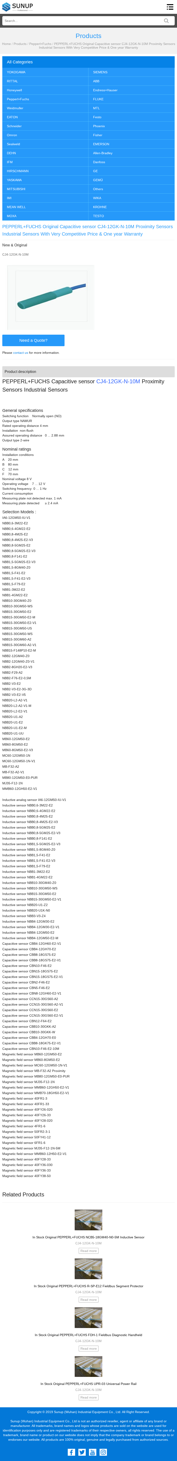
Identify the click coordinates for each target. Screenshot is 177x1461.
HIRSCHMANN (18, 171)
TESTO (98, 216)
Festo (97, 117)
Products (20, 44)
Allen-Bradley (102, 153)
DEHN (11, 153)
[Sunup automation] (17, 7)
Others (98, 189)
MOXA (11, 216)
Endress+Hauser (105, 90)
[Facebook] (71, 1452)
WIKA (97, 198)
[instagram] (103, 1452)
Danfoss (99, 162)
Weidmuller (15, 108)
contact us (20, 352)
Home (6, 44)
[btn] (170, 6)
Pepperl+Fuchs (40, 44)
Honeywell (14, 90)
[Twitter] (82, 1452)
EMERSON (101, 144)
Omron (12, 135)
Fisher (97, 135)
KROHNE (100, 207)
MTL (96, 108)
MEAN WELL (16, 207)
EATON (12, 117)
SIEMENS (100, 72)
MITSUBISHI (16, 189)
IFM (10, 162)
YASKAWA (14, 180)
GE (95, 171)
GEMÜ (98, 180)
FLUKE (98, 99)
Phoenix (99, 126)
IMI (9, 198)
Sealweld (13, 144)
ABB (96, 81)
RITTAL (12, 81)
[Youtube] (92, 1452)
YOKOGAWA (16, 72)
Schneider (14, 126)
